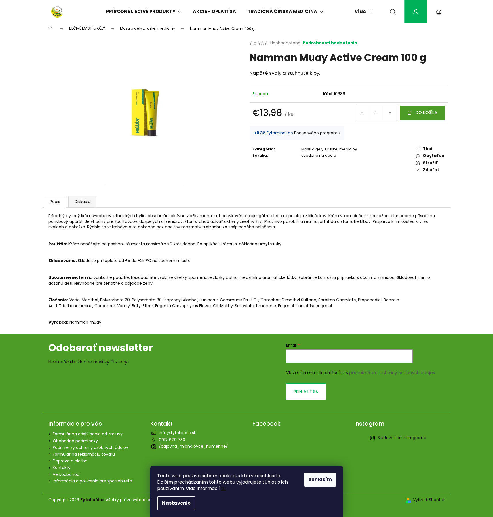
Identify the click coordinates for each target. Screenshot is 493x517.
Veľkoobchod (66, 474)
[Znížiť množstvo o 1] (362, 113)
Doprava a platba (70, 461)
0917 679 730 (172, 440)
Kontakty (62, 467)
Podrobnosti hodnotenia (330, 43)
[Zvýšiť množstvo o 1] (390, 113)
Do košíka (426, 112)
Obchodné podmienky (75, 441)
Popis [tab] (55, 201)
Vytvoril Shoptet (429, 500)
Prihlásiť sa (306, 392)
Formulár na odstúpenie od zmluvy (88, 434)
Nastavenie (176, 503)
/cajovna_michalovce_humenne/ (193, 446)
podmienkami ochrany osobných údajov (392, 372)
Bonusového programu (317, 133)
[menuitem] (143, 11)
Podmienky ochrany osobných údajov (90, 447)
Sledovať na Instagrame (402, 438)
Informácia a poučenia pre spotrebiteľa (92, 481)
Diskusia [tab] (82, 201)
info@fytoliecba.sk (177, 433)
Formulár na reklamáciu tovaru (84, 454)
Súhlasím (320, 479)
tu (223, 488)
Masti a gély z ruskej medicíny (329, 149)
